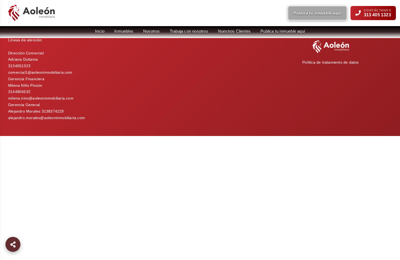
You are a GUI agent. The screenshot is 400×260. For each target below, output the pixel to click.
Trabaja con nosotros (189, 31)
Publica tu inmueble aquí (317, 13)
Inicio (99, 31)
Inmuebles (123, 31)
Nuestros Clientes (234, 31)
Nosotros (151, 31)
